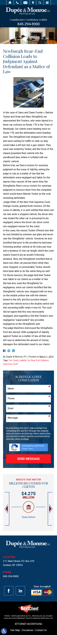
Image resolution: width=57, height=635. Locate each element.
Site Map (15, 630)
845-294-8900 (28, 24)
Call (17, 2)
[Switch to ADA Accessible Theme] (4, 631)
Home (10, 2)
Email (25, 2)
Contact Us (41, 630)
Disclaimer (27, 630)
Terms (30, 449)
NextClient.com (47, 618)
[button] (6, 509)
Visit (33, 2)
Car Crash (13, 360)
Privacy (24, 449)
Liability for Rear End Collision (33, 360)
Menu (47, 2)
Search (39, 2)
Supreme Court (10, 364)
